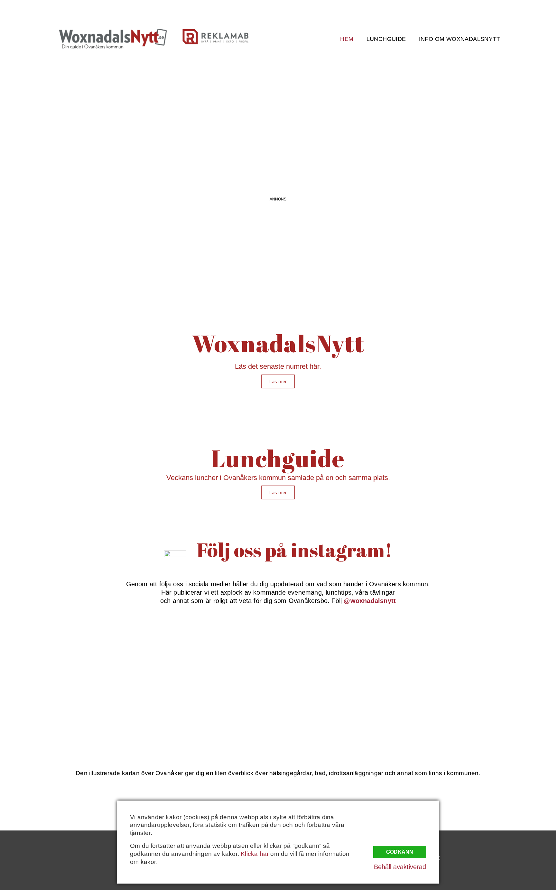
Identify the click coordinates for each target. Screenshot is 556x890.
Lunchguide (386, 39)
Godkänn (399, 852)
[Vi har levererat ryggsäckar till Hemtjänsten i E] (427, 650)
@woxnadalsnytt (370, 600)
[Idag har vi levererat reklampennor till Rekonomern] (229, 650)
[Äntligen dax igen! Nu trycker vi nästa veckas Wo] (327, 650)
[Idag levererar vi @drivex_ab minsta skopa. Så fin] (427, 707)
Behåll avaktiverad (400, 866)
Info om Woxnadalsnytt (459, 39)
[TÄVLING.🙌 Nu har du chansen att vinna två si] (130, 650)
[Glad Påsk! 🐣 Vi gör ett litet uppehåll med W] (130, 707)
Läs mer (278, 381)
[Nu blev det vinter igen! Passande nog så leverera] (229, 707)
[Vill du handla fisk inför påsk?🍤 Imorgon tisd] (327, 707)
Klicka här (255, 853)
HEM (346, 39)
